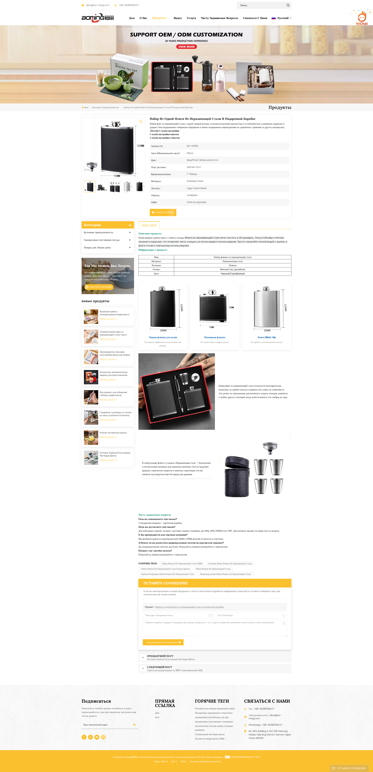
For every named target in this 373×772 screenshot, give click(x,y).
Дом (132, 18)
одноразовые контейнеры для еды (212, 717)
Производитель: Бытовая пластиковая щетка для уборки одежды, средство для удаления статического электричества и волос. (115, 353)
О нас (143, 18)
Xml (183, 761)
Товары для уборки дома (97, 247)
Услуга (191, 18)
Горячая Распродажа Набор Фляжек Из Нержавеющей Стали (167, 574)
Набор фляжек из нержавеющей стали (213, 568)
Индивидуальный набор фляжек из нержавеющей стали (225, 574)
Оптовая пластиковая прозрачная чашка (215, 708)
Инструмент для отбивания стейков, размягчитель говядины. (113, 394)
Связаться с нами (255, 18)
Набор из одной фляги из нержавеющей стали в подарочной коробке (189, 607)
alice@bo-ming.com (97, 5)
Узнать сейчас (164, 212)
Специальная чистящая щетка (210, 734)
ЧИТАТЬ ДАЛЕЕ (108, 319)
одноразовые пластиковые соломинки (214, 721)
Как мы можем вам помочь (107, 266)
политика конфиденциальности (205, 761)
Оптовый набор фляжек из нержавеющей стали (230, 563)
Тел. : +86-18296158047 (261, 708)
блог (157, 717)
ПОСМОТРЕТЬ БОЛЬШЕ (99, 287)
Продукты (159, 18)
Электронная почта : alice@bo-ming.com (265, 717)
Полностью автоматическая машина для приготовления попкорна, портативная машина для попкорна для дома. (115, 374)
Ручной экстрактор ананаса (113, 432)
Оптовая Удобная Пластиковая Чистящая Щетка (115, 454)
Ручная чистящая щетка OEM (209, 738)
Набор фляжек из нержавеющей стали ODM (182, 563)
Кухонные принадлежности (106, 107)
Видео (178, 18)
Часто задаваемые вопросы (219, 18)
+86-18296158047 (129, 5)
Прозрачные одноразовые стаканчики (214, 713)
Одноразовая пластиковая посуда (102, 240)
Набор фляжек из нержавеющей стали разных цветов (165, 568)
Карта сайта (160, 761)
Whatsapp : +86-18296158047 (265, 725)
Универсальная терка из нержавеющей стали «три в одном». (113, 333)
